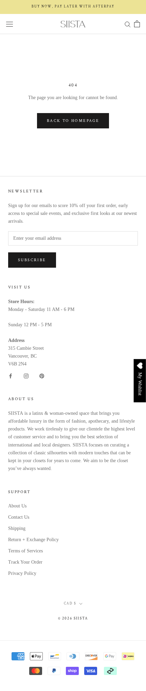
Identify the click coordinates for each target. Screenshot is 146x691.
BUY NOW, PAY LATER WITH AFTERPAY (73, 6)
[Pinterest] (41, 375)
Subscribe (32, 260)
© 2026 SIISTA (73, 618)
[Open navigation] (9, 24)
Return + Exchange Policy (33, 539)
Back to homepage (73, 120)
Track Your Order (25, 562)
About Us (17, 505)
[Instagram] (26, 375)
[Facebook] (10, 375)
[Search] (128, 24)
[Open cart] (137, 23)
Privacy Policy (22, 573)
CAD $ (70, 603)
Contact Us (18, 517)
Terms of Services (25, 550)
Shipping (16, 528)
